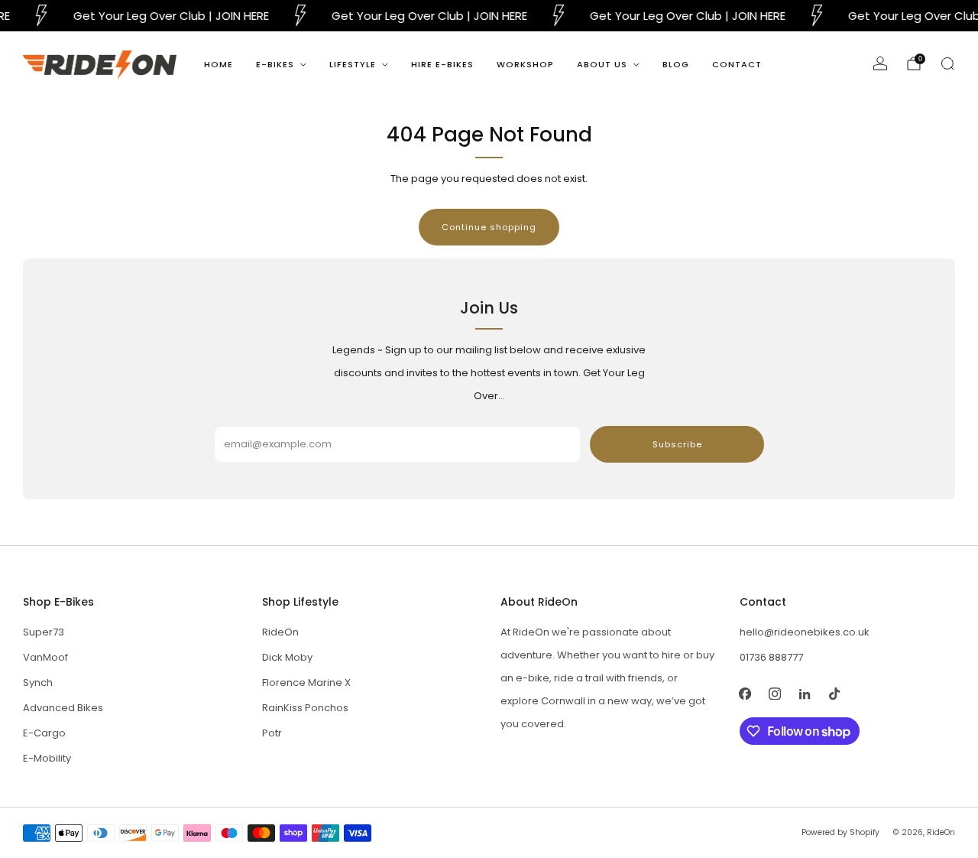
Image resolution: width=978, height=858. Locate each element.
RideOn (280, 632)
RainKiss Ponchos (305, 707)
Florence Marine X (306, 682)
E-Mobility (47, 758)
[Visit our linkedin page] (805, 693)
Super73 (43, 632)
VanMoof (45, 657)
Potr (272, 733)
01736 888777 (771, 657)
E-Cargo (44, 733)
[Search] (947, 63)
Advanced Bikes (63, 707)
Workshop (525, 64)
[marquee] (489, 15)
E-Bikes (275, 64)
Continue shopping (489, 227)
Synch (38, 682)
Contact (737, 64)
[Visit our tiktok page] (835, 693)
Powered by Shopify (840, 832)
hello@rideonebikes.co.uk (805, 632)
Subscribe (677, 444)
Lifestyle (352, 64)
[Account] (880, 63)
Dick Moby (287, 657)
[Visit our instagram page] (775, 693)
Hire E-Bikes (442, 64)
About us (602, 64)
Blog (675, 64)
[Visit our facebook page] (745, 693)
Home (218, 64)
